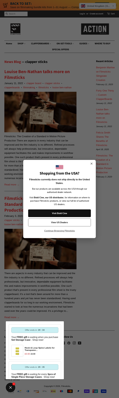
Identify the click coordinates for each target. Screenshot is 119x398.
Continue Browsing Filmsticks (59, 231)
